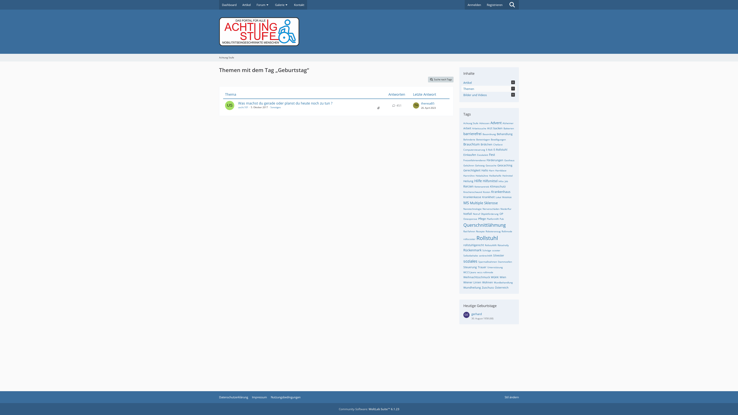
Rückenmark (472, 250)
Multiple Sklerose (484, 203)
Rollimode (507, 231)
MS (466, 202)
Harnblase (500, 170)
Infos (501, 181)
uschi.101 (243, 107)
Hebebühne (482, 175)
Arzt (489, 128)
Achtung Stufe (470, 123)
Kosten (486, 192)
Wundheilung (472, 287)
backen (498, 128)
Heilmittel (507, 175)
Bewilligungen (498, 139)
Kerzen (468, 186)
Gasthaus (509, 160)
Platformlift (493, 219)
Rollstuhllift (491, 245)
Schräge (486, 250)
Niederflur (505, 209)
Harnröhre (469, 175)
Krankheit (488, 197)
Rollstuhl (487, 238)
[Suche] (512, 5)
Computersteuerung (474, 149)
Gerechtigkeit (471, 170)
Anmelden (474, 5)
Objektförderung (490, 214)
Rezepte (480, 231)
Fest (492, 155)
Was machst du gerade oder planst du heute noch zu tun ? (285, 103)
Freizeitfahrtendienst (474, 160)
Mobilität (507, 197)
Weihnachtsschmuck (476, 277)
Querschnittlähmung (484, 225)
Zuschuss (488, 287)
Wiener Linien (472, 282)
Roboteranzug (493, 231)
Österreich (502, 287)
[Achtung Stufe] (369, 31)
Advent (496, 122)
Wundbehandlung (503, 282)
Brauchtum (471, 144)
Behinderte (469, 139)
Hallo (484, 170)
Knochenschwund (472, 192)
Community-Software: (369, 409)
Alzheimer (508, 123)
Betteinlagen (483, 139)
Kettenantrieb (482, 186)
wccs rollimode (485, 272)
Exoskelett (482, 155)
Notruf (476, 214)
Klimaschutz (498, 186)
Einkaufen (469, 155)
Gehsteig (480, 165)
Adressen (484, 123)
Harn (491, 170)
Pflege (482, 219)
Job (506, 181)
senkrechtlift (485, 255)
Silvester (498, 255)
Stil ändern (512, 397)
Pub (502, 219)
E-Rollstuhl (500, 149)
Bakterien (509, 128)
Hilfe (478, 180)
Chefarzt (498, 144)
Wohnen (487, 282)
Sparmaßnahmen (487, 261)
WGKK (495, 277)
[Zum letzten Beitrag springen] (416, 105)
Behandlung (505, 134)
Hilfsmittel (490, 181)
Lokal (498, 197)
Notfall (467, 214)
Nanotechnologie (472, 209)
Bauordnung (489, 134)
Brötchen (486, 144)
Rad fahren (469, 231)
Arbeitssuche (479, 128)
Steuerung (470, 267)
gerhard (476, 314)
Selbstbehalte (470, 255)
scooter (496, 250)
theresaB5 (428, 103)
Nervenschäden (491, 209)
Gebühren (468, 165)
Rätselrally (503, 245)
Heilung (468, 181)
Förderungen (495, 160)
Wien (503, 277)
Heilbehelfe (495, 175)
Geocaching (504, 165)
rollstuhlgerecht (473, 245)
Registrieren (495, 5)
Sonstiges (275, 107)
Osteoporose (470, 219)
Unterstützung (495, 267)
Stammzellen (505, 261)
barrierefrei (472, 133)
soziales (470, 261)
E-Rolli (489, 149)
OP (501, 214)
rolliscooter (469, 239)
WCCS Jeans (469, 272)
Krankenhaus (500, 192)
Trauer (482, 267)
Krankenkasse (472, 197)
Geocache (491, 165)
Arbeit (467, 128)
